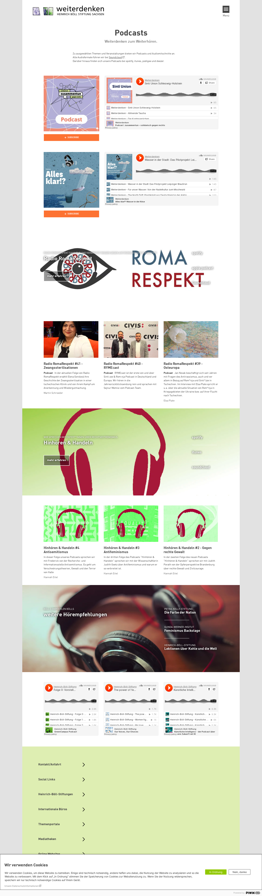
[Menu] (226, 9)
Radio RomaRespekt (68, 259)
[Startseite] (68, 10)
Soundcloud (115, 57)
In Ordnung (215, 872)
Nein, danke (240, 872)
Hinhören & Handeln (68, 443)
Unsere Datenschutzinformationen (21, 886)
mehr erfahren (56, 276)
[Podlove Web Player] (71, 137)
